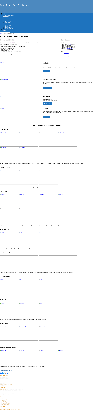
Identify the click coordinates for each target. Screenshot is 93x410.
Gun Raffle (4, 401)
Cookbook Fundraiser (9, 28)
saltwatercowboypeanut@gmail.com (6, 384)
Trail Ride (69, 44)
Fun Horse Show (5, 399)
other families (7, 394)
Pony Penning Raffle (6, 57)
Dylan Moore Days (3, 389)
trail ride (45, 65)
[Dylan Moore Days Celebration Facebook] (0, 408)
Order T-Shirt (4, 402)
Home (1, 33)
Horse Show (66, 53)
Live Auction (69, 48)
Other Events (7, 22)
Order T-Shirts (5, 58)
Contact (4, 30)
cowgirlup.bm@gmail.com (4, 380)
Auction (3, 400)
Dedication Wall (4, 55)
